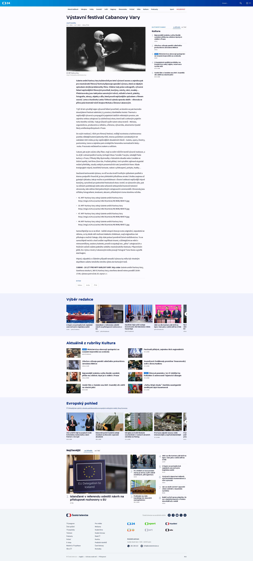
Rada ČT (97, 536)
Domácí (99, 9)
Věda (138, 9)
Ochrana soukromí (91, 557)
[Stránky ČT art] (148, 530)
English (81, 557)
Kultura (145, 9)
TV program (70, 523)
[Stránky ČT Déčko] (130, 530)
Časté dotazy (99, 546)
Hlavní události (73, 9)
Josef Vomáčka (71, 23)
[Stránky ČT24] (131, 524)
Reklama (98, 527)
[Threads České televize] (185, 515)
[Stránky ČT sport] (150, 524)
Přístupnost (102, 557)
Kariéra (97, 539)
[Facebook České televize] (173, 515)
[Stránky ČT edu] (169, 530)
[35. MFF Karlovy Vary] (105, 49)
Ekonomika (123, 9)
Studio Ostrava (100, 533)
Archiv (88, 285)
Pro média (98, 523)
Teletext (69, 533)
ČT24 (95, 285)
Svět (106, 9)
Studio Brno (99, 530)
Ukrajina (84, 9)
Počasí (132, 9)
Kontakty (98, 549)
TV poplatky (70, 530)
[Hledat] (241, 3)
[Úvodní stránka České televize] (77, 515)
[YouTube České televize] (177, 515)
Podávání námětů (101, 542)
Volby (92, 9)
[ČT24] (6, 3)
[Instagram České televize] (169, 515)
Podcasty (154, 9)
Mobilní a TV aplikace (73, 546)
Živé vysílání (70, 527)
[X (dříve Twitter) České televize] (181, 515)
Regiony (113, 9)
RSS (185, 557)
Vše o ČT (69, 549)
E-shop (68, 542)
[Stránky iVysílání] (171, 524)
